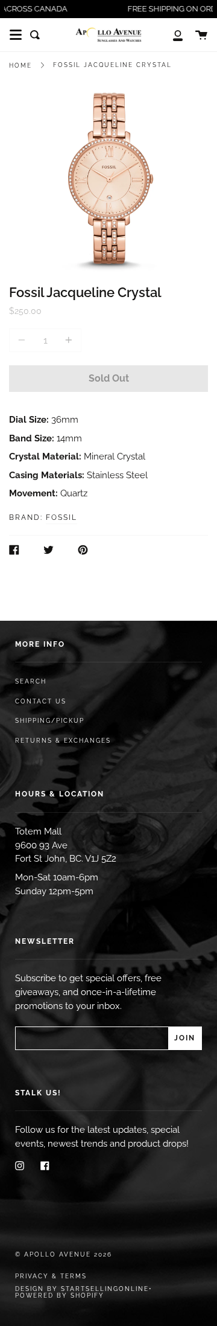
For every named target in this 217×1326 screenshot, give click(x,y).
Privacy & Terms (51, 1276)
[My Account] (171, 34)
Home (20, 65)
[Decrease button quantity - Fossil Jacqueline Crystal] (23, 340)
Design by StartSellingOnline (82, 1289)
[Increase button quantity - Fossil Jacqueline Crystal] (66, 340)
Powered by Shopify (59, 1295)
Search (30, 681)
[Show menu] (15, 35)
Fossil (61, 517)
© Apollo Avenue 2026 (63, 1254)
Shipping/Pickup (49, 720)
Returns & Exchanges (63, 740)
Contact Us (40, 701)
